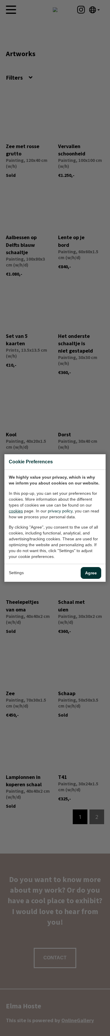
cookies (16, 511)
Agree (91, 573)
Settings (16, 572)
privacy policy (60, 511)
